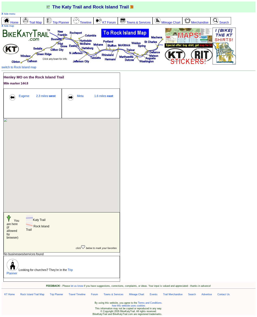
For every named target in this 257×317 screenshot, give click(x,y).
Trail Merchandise (172, 294)
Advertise (206, 294)
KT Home (9, 294)
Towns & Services (113, 294)
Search (192, 294)
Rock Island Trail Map (32, 294)
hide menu (8, 13)
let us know (77, 285)
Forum (94, 294)
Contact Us (223, 294)
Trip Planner (56, 294)
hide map (8, 25)
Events (153, 294)
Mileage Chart (136, 294)
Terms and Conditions (150, 302)
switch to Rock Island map (19, 67)
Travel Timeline (77, 294)
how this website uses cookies (128, 305)
